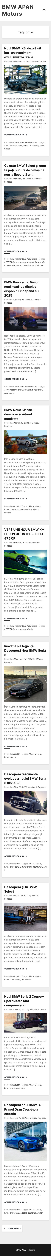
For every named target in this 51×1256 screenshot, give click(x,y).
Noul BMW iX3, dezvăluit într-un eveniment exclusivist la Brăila (22, 52)
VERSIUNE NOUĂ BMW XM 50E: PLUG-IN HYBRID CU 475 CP (24, 534)
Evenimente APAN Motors (25, 142)
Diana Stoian (40, 61)
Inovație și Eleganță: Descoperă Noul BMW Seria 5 (25, 650)
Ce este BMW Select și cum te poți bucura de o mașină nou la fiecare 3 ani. (25, 170)
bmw (20, 145)
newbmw (38, 390)
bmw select (28, 262)
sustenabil (32, 1213)
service (27, 265)
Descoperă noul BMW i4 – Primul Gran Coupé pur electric (23, 1109)
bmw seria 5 (15, 867)
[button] (44, 10)
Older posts (14, 1228)
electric (35, 145)
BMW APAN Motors (18, 10)
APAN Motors (10, 145)
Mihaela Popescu (38, 787)
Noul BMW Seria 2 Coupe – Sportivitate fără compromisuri (24, 1001)
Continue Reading (14, 135)
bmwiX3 (27, 145)
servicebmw (37, 265)
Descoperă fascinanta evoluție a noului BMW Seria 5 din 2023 (25, 778)
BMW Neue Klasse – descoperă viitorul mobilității (19, 414)
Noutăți (16, 506)
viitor (22, 1088)
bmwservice (9, 265)
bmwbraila (40, 262)
